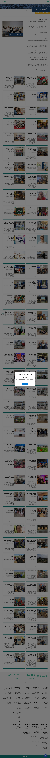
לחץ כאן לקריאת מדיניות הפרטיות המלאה (25, 381)
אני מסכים (25, 384)
